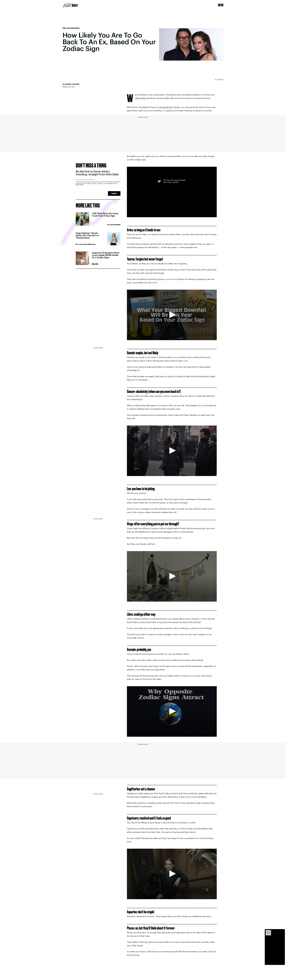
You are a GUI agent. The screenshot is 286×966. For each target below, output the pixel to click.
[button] (172, 315)
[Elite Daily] (70, 5)
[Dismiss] (282, 931)
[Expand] (267, 931)
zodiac (138, 159)
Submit (114, 193)
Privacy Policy (79, 184)
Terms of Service (110, 183)
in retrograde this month (168, 107)
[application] (172, 315)
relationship (140, 98)
